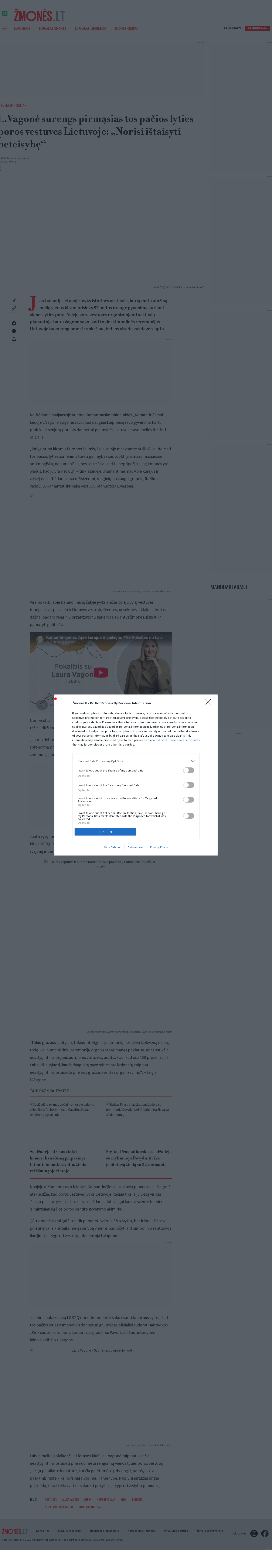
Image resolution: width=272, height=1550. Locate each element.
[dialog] (136, 775)
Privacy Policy (159, 847)
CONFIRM (105, 832)
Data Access (136, 847)
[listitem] (136, 761)
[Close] (209, 703)
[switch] (188, 770)
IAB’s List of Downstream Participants (176, 740)
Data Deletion (112, 847)
